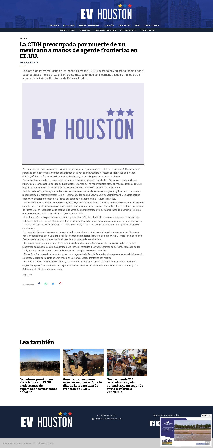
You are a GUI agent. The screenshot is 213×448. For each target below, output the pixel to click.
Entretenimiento (89, 25)
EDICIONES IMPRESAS (105, 30)
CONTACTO (85, 30)
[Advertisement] (83, 316)
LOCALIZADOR (147, 30)
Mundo (54, 25)
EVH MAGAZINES (128, 30)
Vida (137, 25)
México (23, 38)
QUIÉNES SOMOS (67, 30)
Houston (69, 25)
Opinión (109, 25)
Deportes (124, 25)
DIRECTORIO (152, 25)
